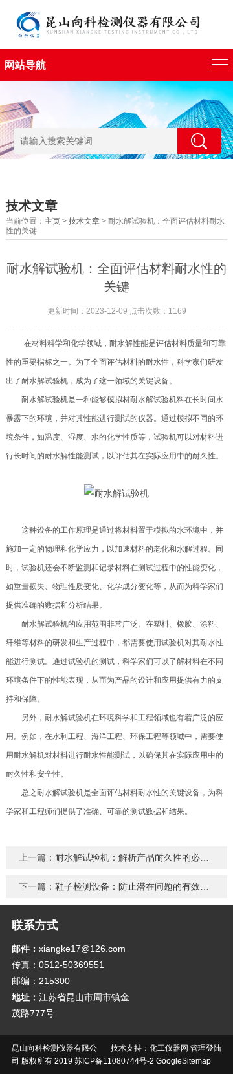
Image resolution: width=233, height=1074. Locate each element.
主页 (52, 221)
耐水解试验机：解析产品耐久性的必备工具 (141, 857)
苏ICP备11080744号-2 (114, 1061)
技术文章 (84, 221)
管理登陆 (205, 1048)
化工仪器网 (169, 1048)
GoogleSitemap (183, 1061)
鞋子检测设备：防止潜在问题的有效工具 (136, 886)
